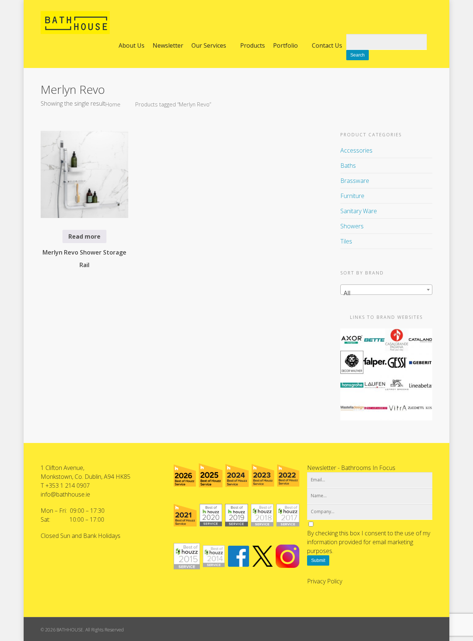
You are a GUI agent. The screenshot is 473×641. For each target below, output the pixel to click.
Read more (84, 236)
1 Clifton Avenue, (62, 468)
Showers (352, 226)
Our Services (208, 45)
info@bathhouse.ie (65, 494)
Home (112, 104)
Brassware (354, 181)
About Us (131, 45)
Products (252, 45)
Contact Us (327, 45)
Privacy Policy (324, 581)
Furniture (352, 196)
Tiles (346, 241)
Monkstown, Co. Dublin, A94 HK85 (85, 477)
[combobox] (386, 289)
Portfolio (285, 45)
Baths (348, 165)
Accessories (356, 150)
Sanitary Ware (358, 211)
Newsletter (168, 45)
